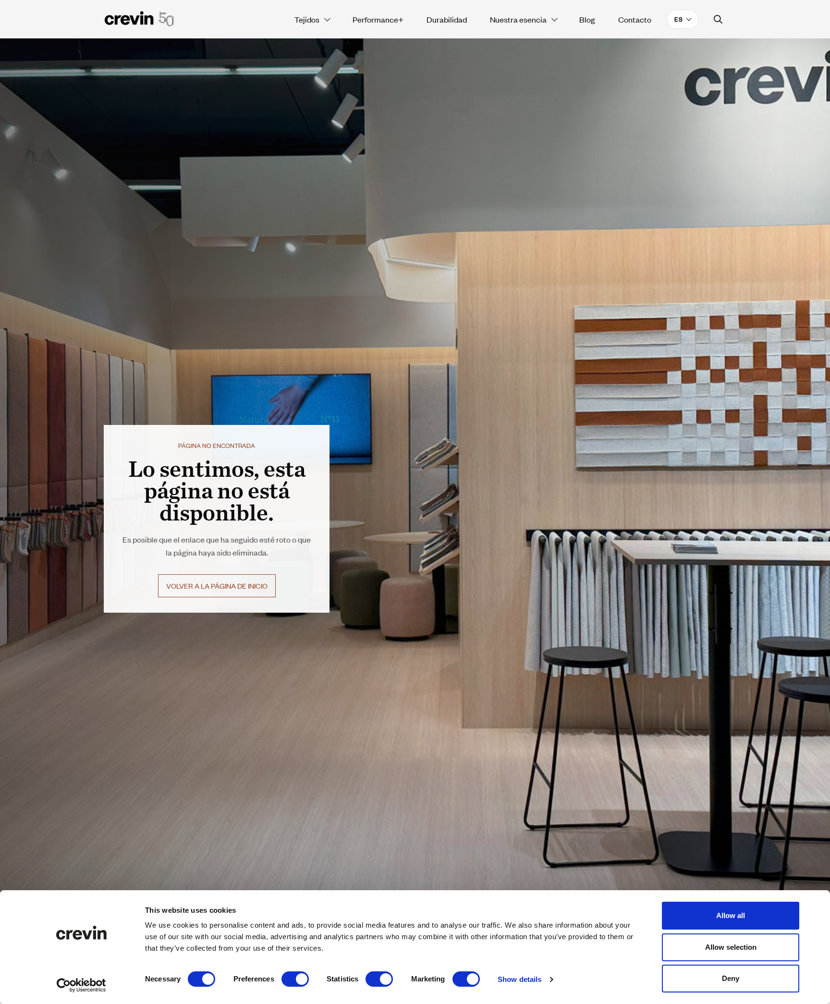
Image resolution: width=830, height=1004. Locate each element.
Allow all (730, 915)
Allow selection (731, 947)
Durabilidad (447, 19)
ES (678, 19)
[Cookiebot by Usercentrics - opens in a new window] (81, 985)
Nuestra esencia (518, 19)
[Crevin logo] (140, 19)
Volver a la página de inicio (217, 586)
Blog (587, 19)
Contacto (634, 19)
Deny (730, 978)
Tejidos (306, 19)
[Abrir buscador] (718, 19)
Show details (519, 979)
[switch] (295, 979)
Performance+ (378, 19)
